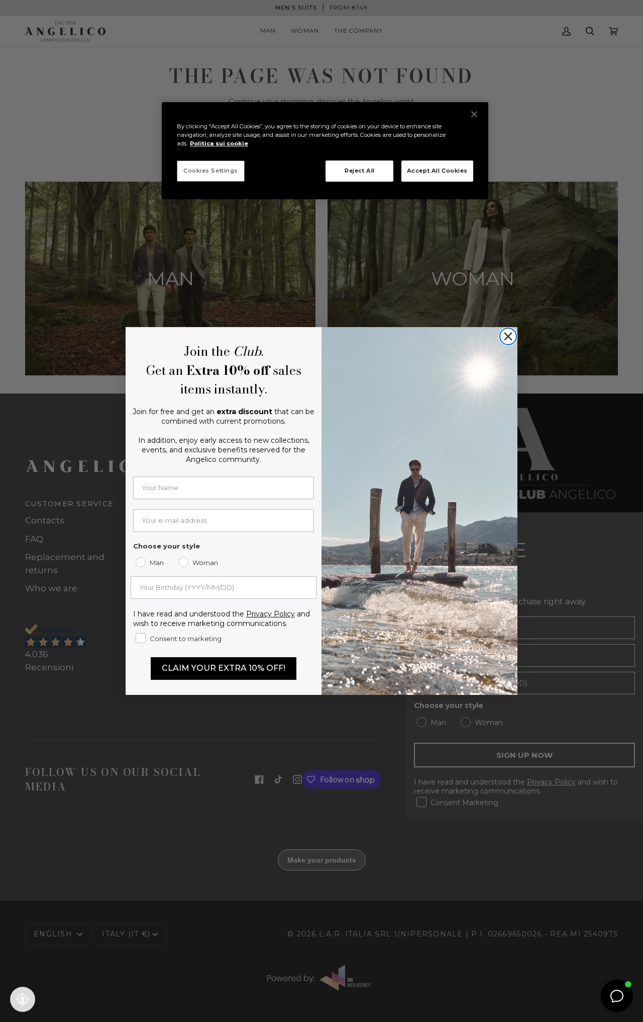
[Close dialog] (508, 336)
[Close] (474, 114)
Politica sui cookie (219, 143)
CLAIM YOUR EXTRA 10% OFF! (223, 668)
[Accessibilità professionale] (22, 999)
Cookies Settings (210, 170)
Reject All (360, 170)
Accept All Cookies (437, 170)
